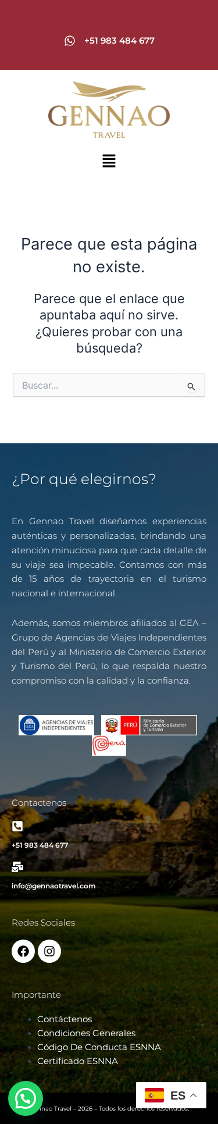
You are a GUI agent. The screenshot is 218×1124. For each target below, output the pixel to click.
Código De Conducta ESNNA (99, 1047)
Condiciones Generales (86, 1033)
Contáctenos (64, 1019)
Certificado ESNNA (77, 1061)
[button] (108, 162)
